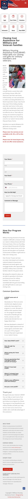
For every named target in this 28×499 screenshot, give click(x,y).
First (5, 165)
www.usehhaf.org (16, 447)
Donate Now (7, 469)
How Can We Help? (10, 192)
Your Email (8, 175)
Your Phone (8, 184)
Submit (8, 215)
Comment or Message (11, 200)
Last (5, 172)
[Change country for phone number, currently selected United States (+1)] (6, 187)
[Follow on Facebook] (24, 488)
